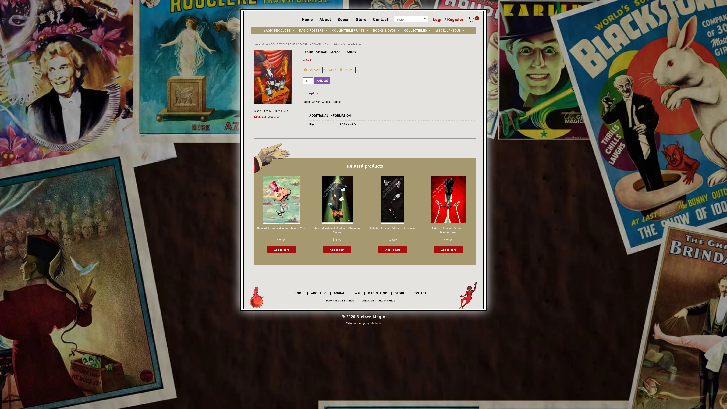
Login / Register (448, 19)
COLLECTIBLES (415, 30)
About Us (318, 293)
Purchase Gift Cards (340, 300)
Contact (380, 19)
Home (307, 19)
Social (343, 19)
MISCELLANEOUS (448, 30)
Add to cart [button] (281, 249)
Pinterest (349, 70)
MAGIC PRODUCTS (276, 30)
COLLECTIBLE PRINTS (348, 30)
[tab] (278, 117)
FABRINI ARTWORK (311, 44)
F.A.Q (356, 293)
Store (361, 19)
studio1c (376, 323)
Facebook (314, 70)
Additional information (267, 117)
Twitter (332, 70)
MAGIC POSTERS (311, 30)
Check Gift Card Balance (378, 300)
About (325, 19)
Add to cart (322, 80)
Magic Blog (377, 293)
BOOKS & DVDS (384, 30)
